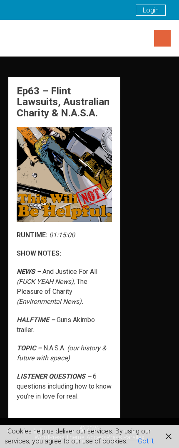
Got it (146, 441)
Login (151, 10)
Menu (162, 38)
